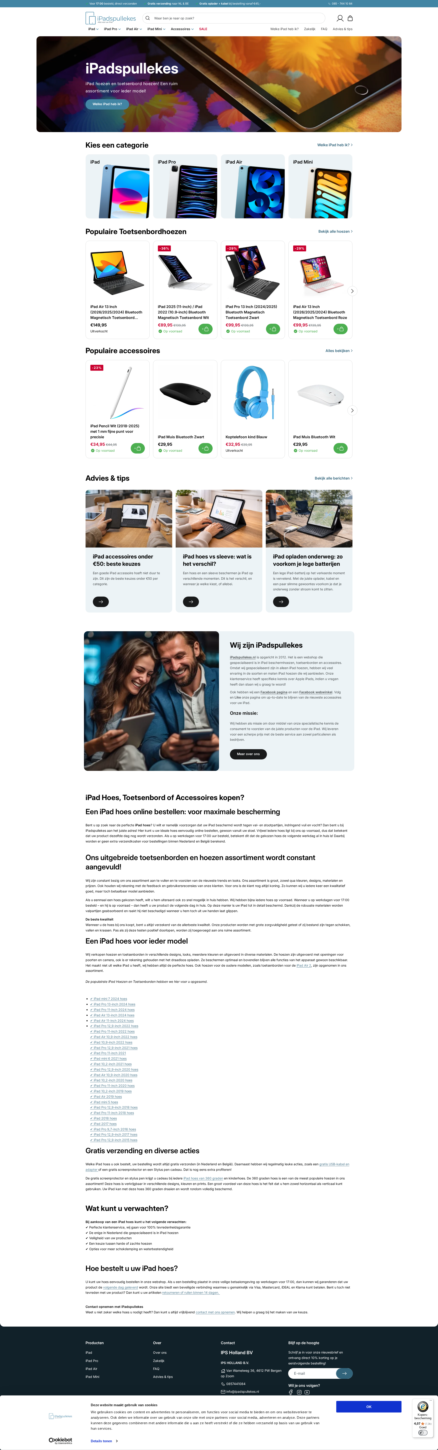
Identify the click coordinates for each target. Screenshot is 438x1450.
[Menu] (430, 1401)
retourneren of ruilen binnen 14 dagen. (191, 1292)
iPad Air (91, 1369)
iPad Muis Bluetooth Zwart (181, 437)
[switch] (423, 1432)
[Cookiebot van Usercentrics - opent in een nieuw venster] (61, 1441)
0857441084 (235, 1384)
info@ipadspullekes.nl (242, 1391)
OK (369, 1407)
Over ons (160, 1352)
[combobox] (234, 18)
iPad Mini (92, 1377)
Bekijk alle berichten (332, 478)
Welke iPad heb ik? (107, 104)
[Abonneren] (344, 1373)
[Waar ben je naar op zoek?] (148, 18)
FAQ (156, 1369)
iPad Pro (92, 1361)
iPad (89, 1352)
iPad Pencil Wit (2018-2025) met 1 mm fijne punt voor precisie (114, 431)
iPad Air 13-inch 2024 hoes (112, 1015)
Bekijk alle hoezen (334, 231)
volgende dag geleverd (120, 1287)
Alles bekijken (338, 350)
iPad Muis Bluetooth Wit (314, 437)
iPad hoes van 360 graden (203, 1178)
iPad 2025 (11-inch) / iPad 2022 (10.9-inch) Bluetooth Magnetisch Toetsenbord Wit (183, 312)
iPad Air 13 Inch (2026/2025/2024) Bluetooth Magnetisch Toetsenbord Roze (320, 312)
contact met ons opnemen (215, 1312)
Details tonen (101, 1441)
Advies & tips (163, 1377)
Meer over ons (248, 754)
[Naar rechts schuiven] (352, 291)
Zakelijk (158, 1361)
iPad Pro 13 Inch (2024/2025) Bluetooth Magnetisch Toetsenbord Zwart (251, 312)
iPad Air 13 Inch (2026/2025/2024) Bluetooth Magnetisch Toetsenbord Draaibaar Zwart (116, 312)
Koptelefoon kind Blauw (246, 437)
